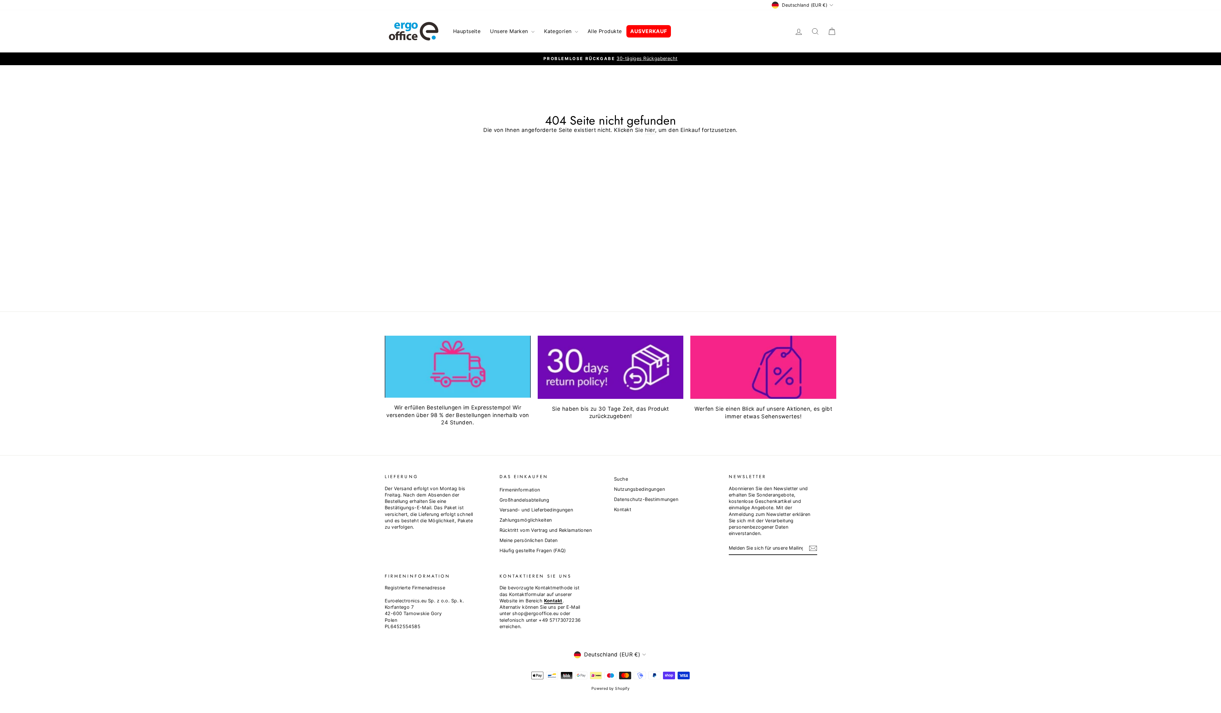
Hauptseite (466, 31)
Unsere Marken (510, 31)
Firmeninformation (520, 489)
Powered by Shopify (610, 688)
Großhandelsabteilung (524, 500)
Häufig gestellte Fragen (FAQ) (533, 550)
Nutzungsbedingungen (639, 489)
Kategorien (558, 31)
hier (650, 130)
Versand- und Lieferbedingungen (536, 509)
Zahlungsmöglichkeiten (526, 520)
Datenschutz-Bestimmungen (646, 499)
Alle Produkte (605, 31)
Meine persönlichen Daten (529, 540)
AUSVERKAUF (648, 31)
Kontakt (622, 509)
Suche (621, 479)
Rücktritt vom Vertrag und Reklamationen (546, 530)
